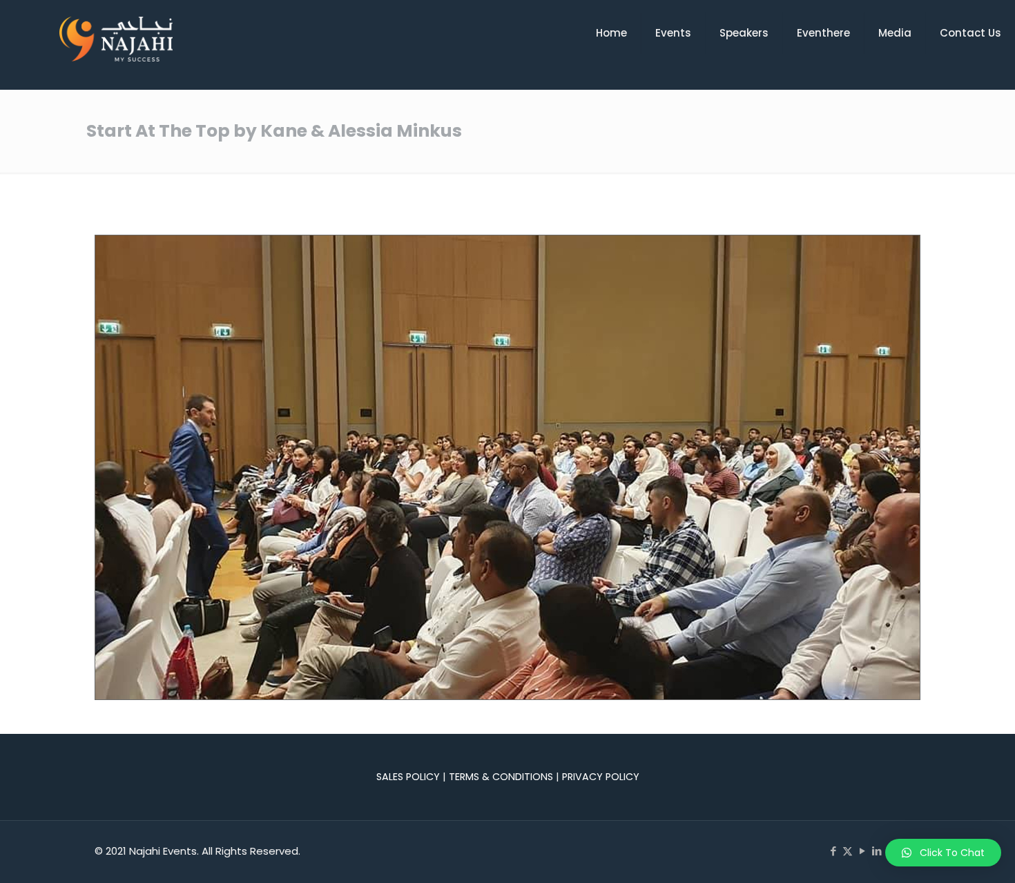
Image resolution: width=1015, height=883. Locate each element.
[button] (943, 852)
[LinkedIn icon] (876, 851)
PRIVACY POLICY (600, 777)
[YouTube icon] (862, 851)
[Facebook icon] (833, 851)
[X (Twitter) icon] (847, 851)
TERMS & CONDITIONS (501, 777)
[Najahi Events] (116, 38)
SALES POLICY (408, 777)
